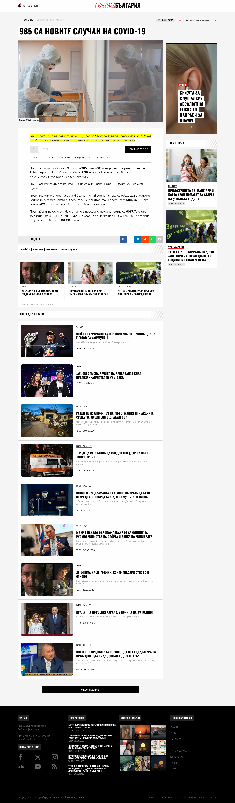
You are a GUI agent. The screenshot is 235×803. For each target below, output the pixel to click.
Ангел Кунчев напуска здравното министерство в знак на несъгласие (92, 726)
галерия (174, 727)
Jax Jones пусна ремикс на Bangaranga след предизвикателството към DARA (108, 375)
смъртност (52, 249)
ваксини (38, 249)
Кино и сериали (179, 751)
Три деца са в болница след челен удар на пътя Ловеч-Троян (112, 455)
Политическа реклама (191, 797)
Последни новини (31, 314)
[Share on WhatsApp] (152, 239)
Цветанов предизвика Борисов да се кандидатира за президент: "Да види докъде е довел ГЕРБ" (116, 654)
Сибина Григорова (29, 729)
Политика (175, 739)
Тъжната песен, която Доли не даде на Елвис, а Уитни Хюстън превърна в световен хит (91, 736)
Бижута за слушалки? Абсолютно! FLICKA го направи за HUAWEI (191, 106)
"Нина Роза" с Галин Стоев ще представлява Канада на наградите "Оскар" (90, 747)
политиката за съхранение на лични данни (82, 157)
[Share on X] (130, 239)
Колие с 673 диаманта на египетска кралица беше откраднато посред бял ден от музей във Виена (113, 495)
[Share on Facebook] (123, 239)
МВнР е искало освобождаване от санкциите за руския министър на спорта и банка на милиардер (114, 535)
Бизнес (174, 745)
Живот (173, 733)
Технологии (177, 757)
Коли (173, 769)
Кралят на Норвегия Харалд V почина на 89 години (114, 612)
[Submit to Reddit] (145, 239)
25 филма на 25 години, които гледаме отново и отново (112, 574)
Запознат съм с (71, 157)
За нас (23, 717)
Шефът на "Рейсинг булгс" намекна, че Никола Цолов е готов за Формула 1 (115, 336)
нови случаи (69, 249)
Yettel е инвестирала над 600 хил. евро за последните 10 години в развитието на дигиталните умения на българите (191, 260)
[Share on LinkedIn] (137, 239)
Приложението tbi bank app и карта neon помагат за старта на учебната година (191, 195)
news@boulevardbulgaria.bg (34, 739)
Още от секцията (90, 689)
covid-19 (25, 249)
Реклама (167, 797)
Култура (174, 763)
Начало (151, 797)
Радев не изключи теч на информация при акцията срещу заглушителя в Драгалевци (115, 415)
